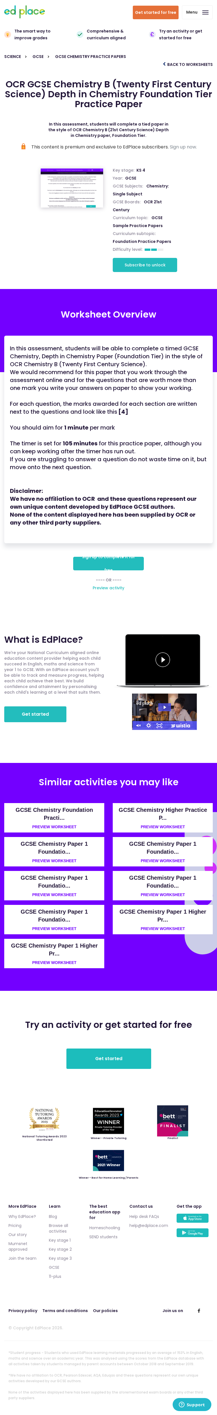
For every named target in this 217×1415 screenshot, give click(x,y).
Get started (35, 714)
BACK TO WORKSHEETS (189, 64)
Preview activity (108, 588)
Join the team (22, 1258)
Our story (17, 1234)
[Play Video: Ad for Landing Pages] (164, 707)
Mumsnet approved (17, 1246)
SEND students (103, 1237)
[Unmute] (138, 725)
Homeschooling (104, 1228)
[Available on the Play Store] (193, 1235)
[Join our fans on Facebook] (198, 1310)
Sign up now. (183, 147)
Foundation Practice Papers (142, 241)
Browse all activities (58, 1228)
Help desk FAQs (144, 1216)
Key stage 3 (60, 1258)
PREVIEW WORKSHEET (54, 827)
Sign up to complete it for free (108, 563)
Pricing (14, 1225)
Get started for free (155, 12)
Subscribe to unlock (145, 265)
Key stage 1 (60, 1240)
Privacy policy (22, 1310)
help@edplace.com (148, 1225)
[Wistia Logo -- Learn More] (181, 725)
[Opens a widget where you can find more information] (191, 1405)
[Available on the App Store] (193, 1221)
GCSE (130, 178)
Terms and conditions (65, 1310)
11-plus (55, 1276)
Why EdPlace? (22, 1216)
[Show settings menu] (148, 725)
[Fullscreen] (159, 725)
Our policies (105, 1310)
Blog (53, 1216)
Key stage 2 (60, 1249)
